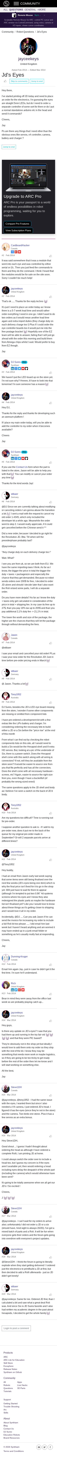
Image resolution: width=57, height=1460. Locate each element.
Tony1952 (16, 694)
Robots (7, 1385)
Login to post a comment (16, 1328)
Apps (19, 1382)
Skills (6, 1412)
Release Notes (10, 1369)
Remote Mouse (25, 15)
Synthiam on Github (13, 1372)
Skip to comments (19, 81)
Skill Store (8, 1363)
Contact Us (22, 467)
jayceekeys (17, 288)
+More (41, 9)
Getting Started (11, 1403)
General (30, 9)
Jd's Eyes (42, 32)
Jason (14, 635)
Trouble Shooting (11, 1406)
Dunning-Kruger (19, 956)
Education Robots (12, 1435)
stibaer (14, 494)
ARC (6, 1357)
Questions (16, 9)
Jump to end (37, 81)
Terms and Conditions (14, 1451)
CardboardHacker (20, 245)
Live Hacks (22, 1385)
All (6, 9)
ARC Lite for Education (14, 1360)
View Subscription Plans (18, 230)
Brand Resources (12, 1438)
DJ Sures (16, 362)
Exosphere (8, 1366)
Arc (5, 1409)
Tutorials (7, 1391)
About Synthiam (11, 1422)
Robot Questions (25, 32)
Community (8, 32)
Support (7, 1399)
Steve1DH (16, 1087)
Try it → (37, 15)
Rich (13, 983)
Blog (6, 1425)
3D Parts (21, 1388)
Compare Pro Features (17, 224)
